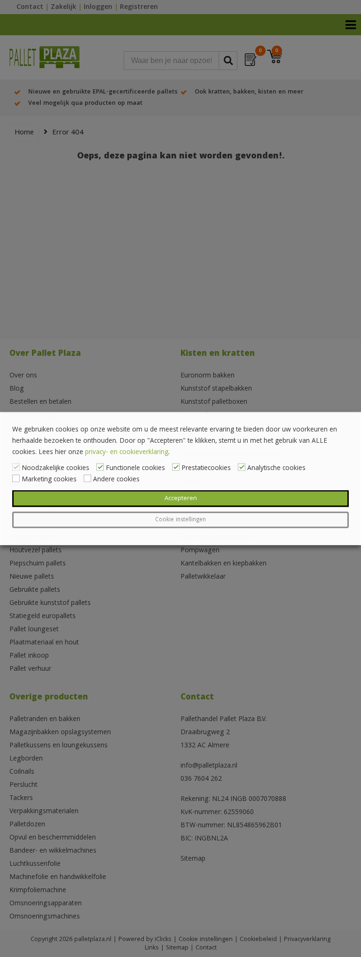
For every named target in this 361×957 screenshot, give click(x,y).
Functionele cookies (135, 468)
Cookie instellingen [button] (180, 520)
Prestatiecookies (206, 468)
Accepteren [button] (181, 499)
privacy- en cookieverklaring (126, 452)
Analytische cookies (276, 468)
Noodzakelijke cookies (55, 468)
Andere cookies (116, 480)
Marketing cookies (49, 480)
